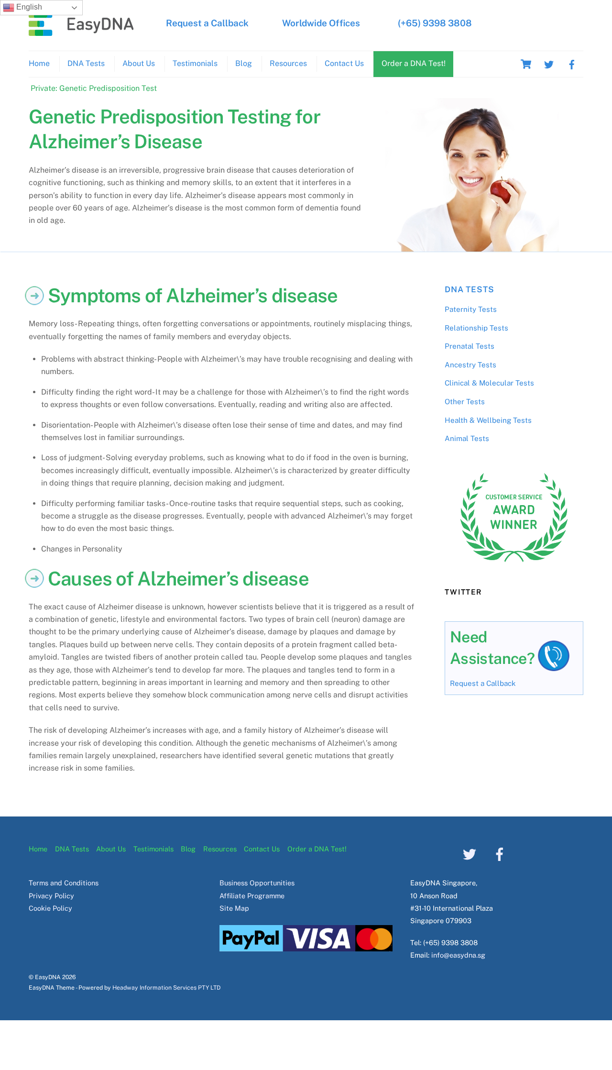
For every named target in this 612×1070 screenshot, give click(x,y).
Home (39, 63)
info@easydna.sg (458, 955)
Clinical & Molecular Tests (489, 383)
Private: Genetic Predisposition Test (94, 88)
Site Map (234, 908)
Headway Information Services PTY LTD (166, 987)
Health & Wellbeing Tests (488, 420)
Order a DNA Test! (414, 63)
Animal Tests (467, 438)
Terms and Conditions (63, 883)
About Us (138, 63)
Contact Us (344, 63)
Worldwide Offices (321, 23)
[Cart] (526, 64)
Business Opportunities (257, 883)
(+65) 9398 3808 (435, 23)
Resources (288, 63)
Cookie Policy (50, 908)
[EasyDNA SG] (81, 31)
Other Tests (465, 401)
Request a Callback (207, 23)
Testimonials (195, 63)
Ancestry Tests (470, 365)
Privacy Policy (51, 896)
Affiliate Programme (251, 896)
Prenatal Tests (469, 346)
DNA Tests (86, 63)
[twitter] (548, 63)
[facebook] (571, 63)
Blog (243, 63)
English (28, 7)
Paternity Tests (471, 309)
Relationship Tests (476, 328)
